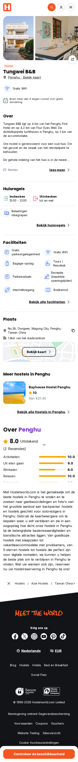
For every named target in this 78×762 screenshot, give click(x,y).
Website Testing (29, 733)
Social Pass (39, 674)
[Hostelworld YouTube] (44, 636)
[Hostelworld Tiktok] (63, 636)
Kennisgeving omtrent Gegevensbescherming (39, 714)
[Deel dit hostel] (72, 59)
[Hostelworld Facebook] (15, 636)
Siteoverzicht (51, 733)
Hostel (9, 66)
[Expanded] (9, 583)
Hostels (24, 665)
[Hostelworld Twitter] (24, 636)
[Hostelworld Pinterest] (53, 636)
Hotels (36, 665)
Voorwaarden (23, 723)
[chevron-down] (44, 444)
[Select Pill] (52, 7)
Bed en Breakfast (56, 665)
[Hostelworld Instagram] (34, 636)
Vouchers (57, 723)
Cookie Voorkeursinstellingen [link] (39, 742)
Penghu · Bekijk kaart (24, 77)
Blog (13, 665)
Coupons (42, 723)
